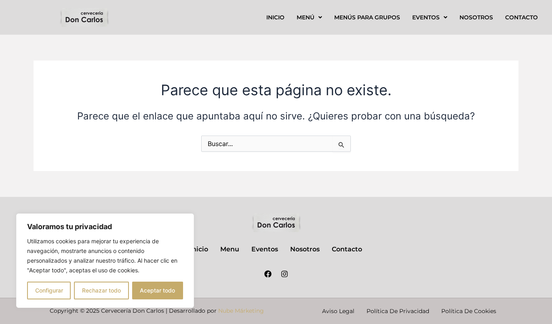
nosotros (476, 17)
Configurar (49, 290)
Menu (229, 249)
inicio (275, 17)
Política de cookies (468, 311)
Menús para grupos (367, 17)
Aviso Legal (338, 311)
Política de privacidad (398, 311)
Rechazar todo (101, 290)
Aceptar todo (157, 290)
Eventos (426, 17)
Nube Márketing (241, 310)
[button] (309, 17)
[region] (105, 260)
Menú (305, 17)
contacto (521, 17)
